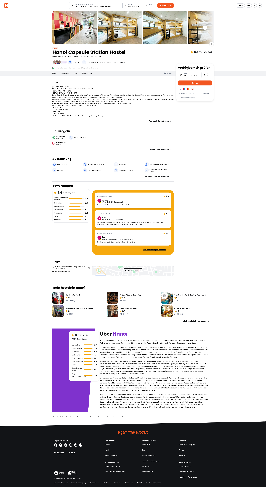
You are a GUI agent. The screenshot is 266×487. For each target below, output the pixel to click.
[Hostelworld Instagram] (65, 445)
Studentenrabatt (147, 471)
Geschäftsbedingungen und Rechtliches (85, 483)
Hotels (107, 450)
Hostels (107, 445)
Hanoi (54, 56)
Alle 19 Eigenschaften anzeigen (112, 62)
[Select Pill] (255, 5)
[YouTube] (70, 445)
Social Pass (146, 445)
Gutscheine (106, 483)
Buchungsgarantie (148, 455)
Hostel (55, 48)
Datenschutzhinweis (61, 483)
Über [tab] (54, 73)
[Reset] (119, 5)
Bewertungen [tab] (87, 73)
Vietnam (61, 56)
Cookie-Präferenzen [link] (153, 483)
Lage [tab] (75, 73)
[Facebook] (55, 445)
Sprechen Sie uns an (112, 466)
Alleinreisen (146, 466)
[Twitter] (60, 445)
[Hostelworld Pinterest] (75, 445)
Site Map (140, 483)
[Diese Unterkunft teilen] (211, 44)
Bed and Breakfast (111, 455)
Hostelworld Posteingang (188, 477)
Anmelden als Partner (186, 471)
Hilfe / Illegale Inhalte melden (115, 471)
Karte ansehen (72, 56)
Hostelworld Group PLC (187, 445)
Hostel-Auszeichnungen (150, 461)
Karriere (182, 455)
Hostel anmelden (185, 466)
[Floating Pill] (205, 28)
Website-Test (129, 483)
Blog (143, 450)
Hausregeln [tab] (65, 73)
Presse (181, 450)
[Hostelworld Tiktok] (80, 445)
